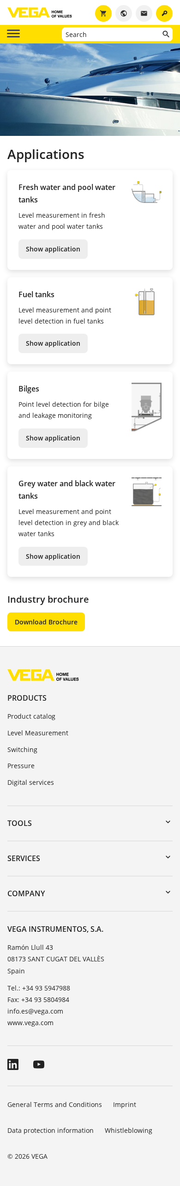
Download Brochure (46, 621)
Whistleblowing (128, 1130)
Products (27, 698)
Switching (22, 749)
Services (23, 858)
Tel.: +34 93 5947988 (38, 988)
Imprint (124, 1104)
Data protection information (50, 1130)
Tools (19, 823)
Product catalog (31, 716)
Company (26, 893)
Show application (53, 249)
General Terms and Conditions (54, 1104)
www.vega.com (30, 1022)
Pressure (21, 765)
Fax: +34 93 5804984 (38, 999)
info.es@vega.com (35, 1011)
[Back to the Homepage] (43, 674)
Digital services (30, 782)
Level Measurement (37, 732)
